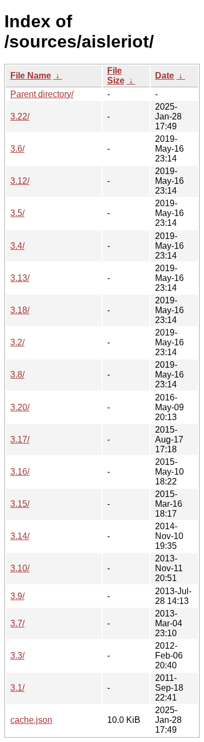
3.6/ (17, 148)
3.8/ (17, 374)
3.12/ (19, 180)
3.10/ (19, 568)
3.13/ (19, 278)
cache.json (31, 720)
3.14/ (19, 536)
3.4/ (17, 245)
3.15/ (19, 503)
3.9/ (17, 596)
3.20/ (19, 407)
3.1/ (17, 687)
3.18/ (19, 310)
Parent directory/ (41, 94)
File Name (30, 75)
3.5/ (17, 213)
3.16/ (19, 471)
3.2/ (17, 342)
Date (164, 75)
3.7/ (17, 623)
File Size (116, 75)
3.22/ (19, 116)
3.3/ (17, 655)
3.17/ (19, 439)
